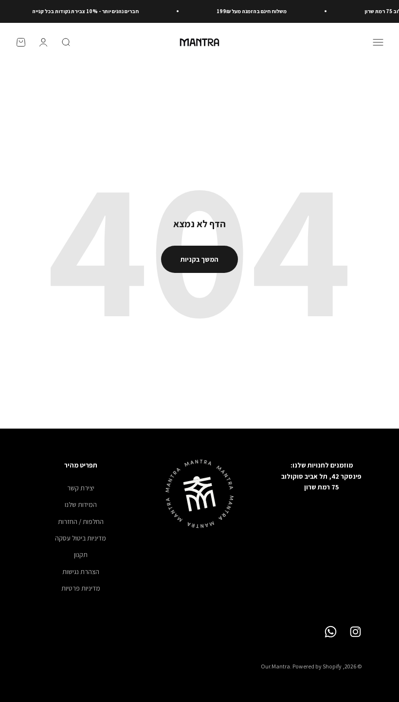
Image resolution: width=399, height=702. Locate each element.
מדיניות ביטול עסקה (80, 538)
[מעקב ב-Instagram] (355, 631)
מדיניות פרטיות (80, 588)
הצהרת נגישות (80, 571)
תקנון (81, 554)
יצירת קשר (80, 488)
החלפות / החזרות (81, 521)
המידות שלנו (81, 504)
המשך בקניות (199, 259)
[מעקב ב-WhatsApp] (330, 631)
